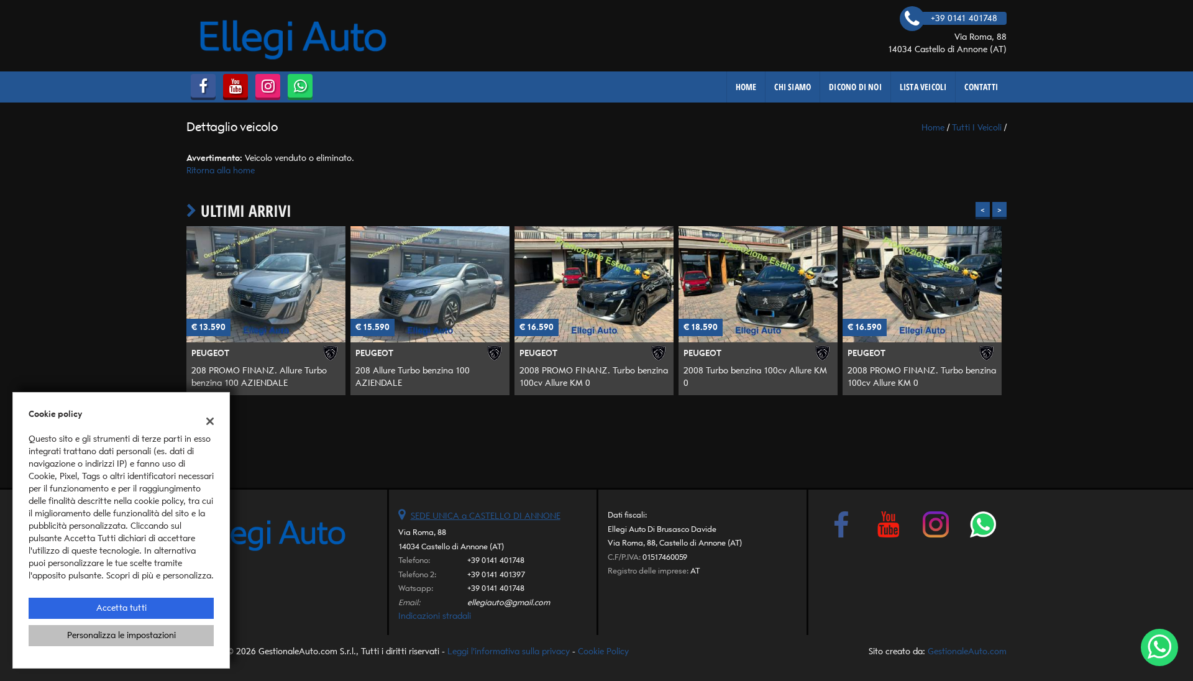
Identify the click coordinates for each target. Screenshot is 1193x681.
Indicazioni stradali (434, 616)
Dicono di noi (855, 87)
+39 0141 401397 (496, 574)
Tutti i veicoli (977, 127)
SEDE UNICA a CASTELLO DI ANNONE (485, 516)
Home (746, 87)
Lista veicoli (923, 87)
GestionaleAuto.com (967, 651)
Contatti (981, 87)
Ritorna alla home (220, 170)
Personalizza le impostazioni (121, 635)
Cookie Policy (603, 651)
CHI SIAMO (792, 87)
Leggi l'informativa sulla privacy (508, 651)
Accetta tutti (121, 608)
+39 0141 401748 (495, 560)
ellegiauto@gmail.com (508, 602)
